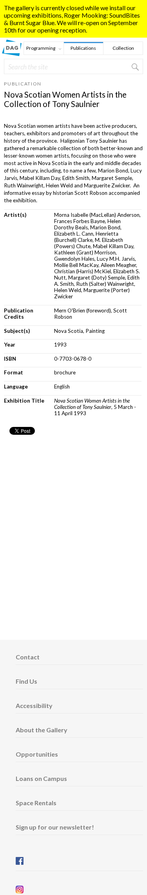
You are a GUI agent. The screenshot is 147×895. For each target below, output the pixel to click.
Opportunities (37, 754)
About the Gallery (41, 729)
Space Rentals (36, 802)
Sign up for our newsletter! (55, 827)
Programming (39, 49)
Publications (83, 48)
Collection (123, 48)
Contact (28, 657)
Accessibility (34, 705)
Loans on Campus (41, 778)
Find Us (26, 681)
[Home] (12, 53)
